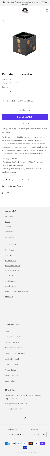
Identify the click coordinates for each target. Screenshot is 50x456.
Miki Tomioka (10, 281)
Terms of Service (11, 375)
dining (7, 221)
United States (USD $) (16, 434)
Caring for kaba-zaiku (13, 342)
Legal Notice (10, 381)
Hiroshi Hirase (11, 276)
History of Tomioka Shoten (15, 353)
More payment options (25, 123)
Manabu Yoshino (12, 286)
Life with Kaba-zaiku (13, 337)
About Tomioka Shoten (13, 348)
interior (8, 227)
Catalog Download (12, 359)
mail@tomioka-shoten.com (16, 404)
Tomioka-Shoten (22, 452)
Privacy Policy (10, 370)
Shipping (4, 83)
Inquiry (7, 331)
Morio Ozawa (10, 260)
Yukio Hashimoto (12, 271)
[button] (3, 10)
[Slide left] (19, 69)
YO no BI (9, 296)
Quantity (5, 87)
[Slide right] (30, 69)
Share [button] (7, 193)
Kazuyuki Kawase (12, 265)
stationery (9, 232)
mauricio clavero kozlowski (16, 291)
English (36, 434)
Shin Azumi (9, 250)
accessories (9, 237)
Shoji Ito (8, 255)
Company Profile (11, 364)
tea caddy (9, 216)
